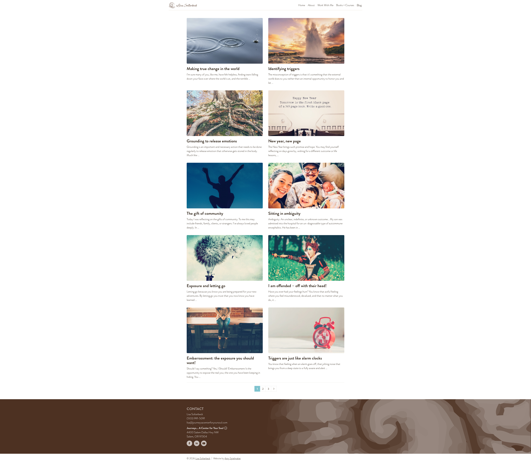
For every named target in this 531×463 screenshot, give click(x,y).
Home (301, 5)
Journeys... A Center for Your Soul (205, 428)
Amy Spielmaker (233, 458)
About (311, 5)
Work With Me (325, 5)
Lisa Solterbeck (202, 458)
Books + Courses (345, 5)
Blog (359, 5)
